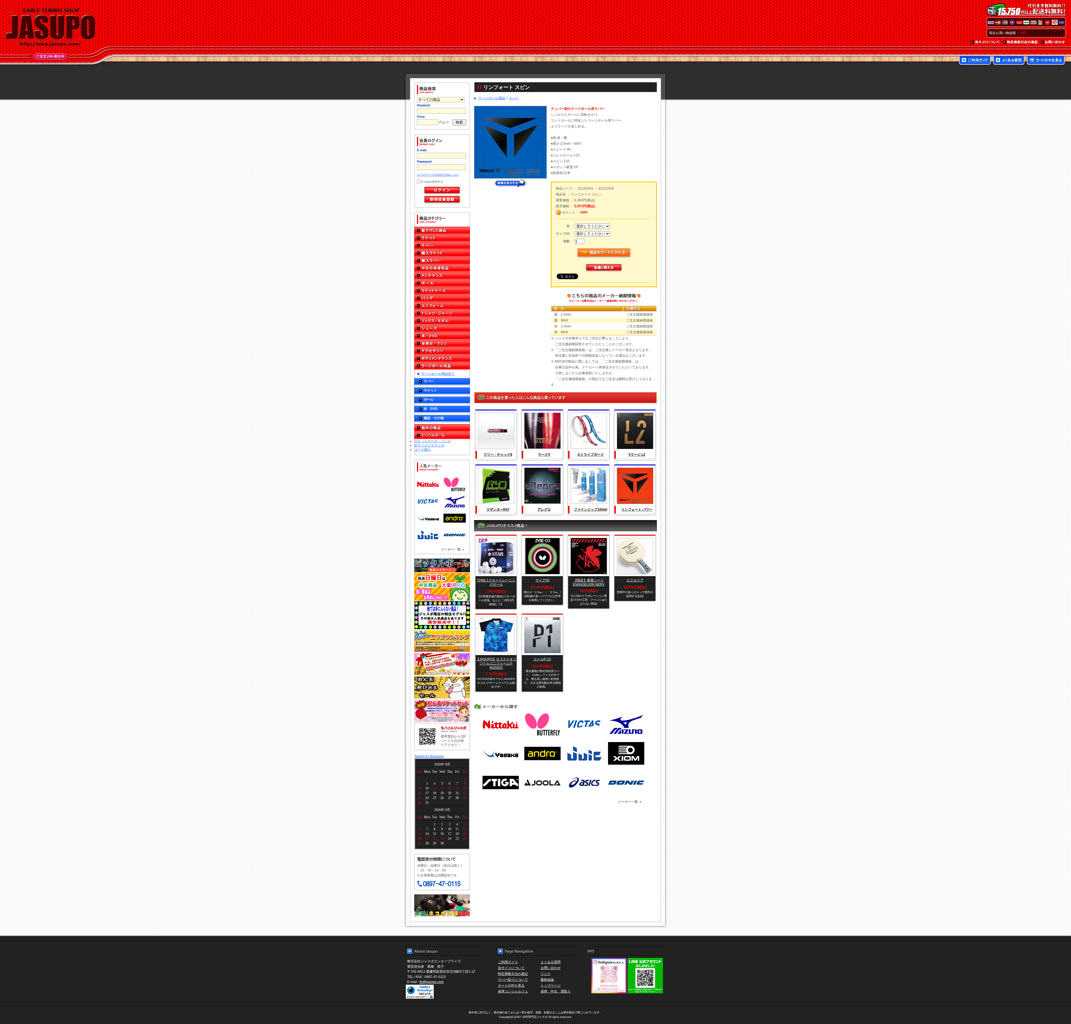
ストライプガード (590, 454)
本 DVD (431, 408)
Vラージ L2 (636, 454)
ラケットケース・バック (432, 441)
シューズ (442, 328)
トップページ (551, 985)
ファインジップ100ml (590, 509)
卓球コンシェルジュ (513, 991)
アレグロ (544, 509)
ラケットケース (442, 290)
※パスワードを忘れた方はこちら (438, 174)
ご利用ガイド (975, 61)
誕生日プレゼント (442, 664)
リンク (546, 973)
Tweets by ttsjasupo (429, 756)
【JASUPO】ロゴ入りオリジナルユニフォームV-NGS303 (496, 663)
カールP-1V (542, 659)
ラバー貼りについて (513, 979)
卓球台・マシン (442, 343)
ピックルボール (442, 435)
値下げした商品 (442, 230)
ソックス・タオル (442, 321)
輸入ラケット (442, 253)
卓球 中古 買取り (556, 991)
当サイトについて (985, 42)
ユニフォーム (442, 306)
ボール (442, 283)
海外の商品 (442, 428)
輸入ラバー (442, 260)
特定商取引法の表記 (1020, 42)
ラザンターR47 (498, 509)
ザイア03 (542, 580)
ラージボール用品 (442, 366)
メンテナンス (442, 275)
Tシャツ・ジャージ (442, 313)
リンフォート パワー (636, 509)
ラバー (442, 245)
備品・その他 (434, 418)
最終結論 (547, 979)
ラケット (442, 238)
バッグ (442, 298)
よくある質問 (1008, 61)
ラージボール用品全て (438, 373)
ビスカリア (635, 580)
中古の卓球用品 (442, 268)
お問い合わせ (1053, 42)
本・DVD (442, 336)
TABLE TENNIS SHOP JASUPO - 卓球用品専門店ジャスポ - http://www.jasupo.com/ (50, 27)
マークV (544, 454)
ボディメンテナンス (442, 358)
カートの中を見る (1045, 61)
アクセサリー (442, 351)
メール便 (442, 905)
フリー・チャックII (498, 454)
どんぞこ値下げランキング (442, 641)
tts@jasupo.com (431, 982)
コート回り (422, 449)
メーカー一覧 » (452, 549)
